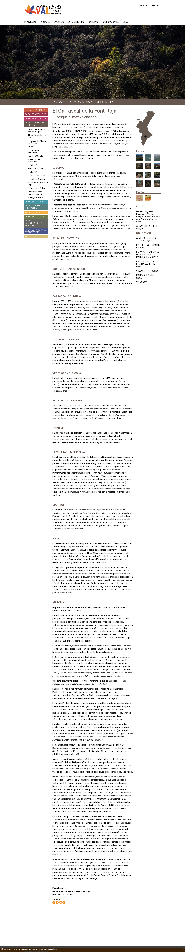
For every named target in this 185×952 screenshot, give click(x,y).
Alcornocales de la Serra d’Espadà (36, 193)
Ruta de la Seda (33, 236)
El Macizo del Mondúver (34, 160)
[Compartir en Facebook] (53, 902)
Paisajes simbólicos (35, 114)
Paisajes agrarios (34, 216)
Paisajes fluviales (34, 201)
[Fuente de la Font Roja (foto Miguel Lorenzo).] (139, 183)
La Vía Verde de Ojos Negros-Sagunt (37, 130)
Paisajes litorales (35, 212)
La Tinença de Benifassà (34, 151)
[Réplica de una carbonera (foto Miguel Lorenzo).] (139, 175)
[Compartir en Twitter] (57, 902)
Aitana (31, 147)
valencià (143, 5)
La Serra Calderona (36, 175)
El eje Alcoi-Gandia (36, 179)
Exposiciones (76, 22)
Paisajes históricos (35, 118)
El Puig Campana (35, 197)
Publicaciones (110, 22)
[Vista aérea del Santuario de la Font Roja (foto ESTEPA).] (148, 157)
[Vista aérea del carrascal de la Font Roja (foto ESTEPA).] (157, 157)
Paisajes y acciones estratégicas (35, 231)
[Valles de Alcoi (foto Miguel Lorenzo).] (157, 183)
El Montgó (32, 172)
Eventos (59, 22)
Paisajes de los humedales (33, 207)
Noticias (93, 22)
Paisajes (45, 22)
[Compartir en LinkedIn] (60, 902)
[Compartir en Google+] (63, 902)
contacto (154, 5)
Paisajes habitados (35, 110)
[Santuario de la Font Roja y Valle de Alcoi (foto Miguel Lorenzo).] (157, 166)
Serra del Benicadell (37, 168)
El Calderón (33, 165)
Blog (125, 22)
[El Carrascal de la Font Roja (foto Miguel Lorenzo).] (148, 175)
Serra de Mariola (35, 156)
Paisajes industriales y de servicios (34, 223)
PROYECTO (30, 22)
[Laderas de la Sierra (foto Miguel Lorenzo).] (139, 166)
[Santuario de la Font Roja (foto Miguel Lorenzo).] (139, 157)
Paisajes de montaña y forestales (36, 124)
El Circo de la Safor (36, 188)
